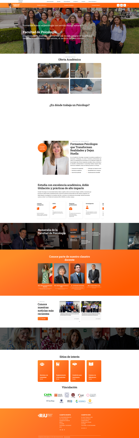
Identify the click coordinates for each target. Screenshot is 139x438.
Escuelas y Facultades (68, 5)
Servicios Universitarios (92, 1)
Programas (73, 91)
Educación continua (76, 88)
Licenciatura (42, 72)
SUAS (121, 5)
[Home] (14, 5)
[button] (59, 311)
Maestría (73, 70)
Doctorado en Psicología (43, 91)
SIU (118, 5)
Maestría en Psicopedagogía (76, 75)
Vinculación (83, 1)
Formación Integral (96, 5)
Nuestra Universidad (50, 1)
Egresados (58, 1)
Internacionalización (67, 1)
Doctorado (40, 88)
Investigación (75, 1)
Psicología (41, 75)
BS (124, 5)
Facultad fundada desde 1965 (42, 148)
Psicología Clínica (74, 72)
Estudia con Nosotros (41, 5)
